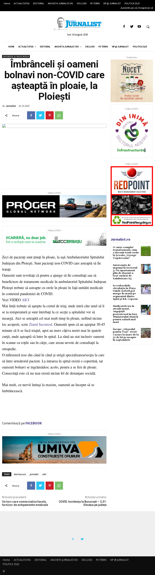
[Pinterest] (50, 115)
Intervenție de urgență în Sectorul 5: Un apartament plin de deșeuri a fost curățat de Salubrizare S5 (125, 272)
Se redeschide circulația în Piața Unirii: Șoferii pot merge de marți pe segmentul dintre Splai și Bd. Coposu (125, 292)
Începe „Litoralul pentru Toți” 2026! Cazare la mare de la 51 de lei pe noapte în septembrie (126, 335)
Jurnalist (11, 106)
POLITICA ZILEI (11, 564)
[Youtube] (139, 26)
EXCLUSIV (87, 560)
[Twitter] (131, 26)
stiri (44, 474)
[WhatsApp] (59, 115)
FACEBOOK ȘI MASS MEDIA (16, 56)
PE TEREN (101, 560)
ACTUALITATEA (22, 560)
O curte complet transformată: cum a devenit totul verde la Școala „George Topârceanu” (126, 253)
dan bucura (20, 474)
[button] (148, 27)
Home (6, 560)
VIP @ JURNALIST (119, 560)
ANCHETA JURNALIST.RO (64, 560)
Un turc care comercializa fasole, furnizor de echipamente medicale (25, 503)
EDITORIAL (41, 560)
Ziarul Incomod (40, 324)
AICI (25, 299)
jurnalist (34, 474)
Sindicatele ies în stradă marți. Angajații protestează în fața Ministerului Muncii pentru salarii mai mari (125, 314)
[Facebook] (124, 26)
